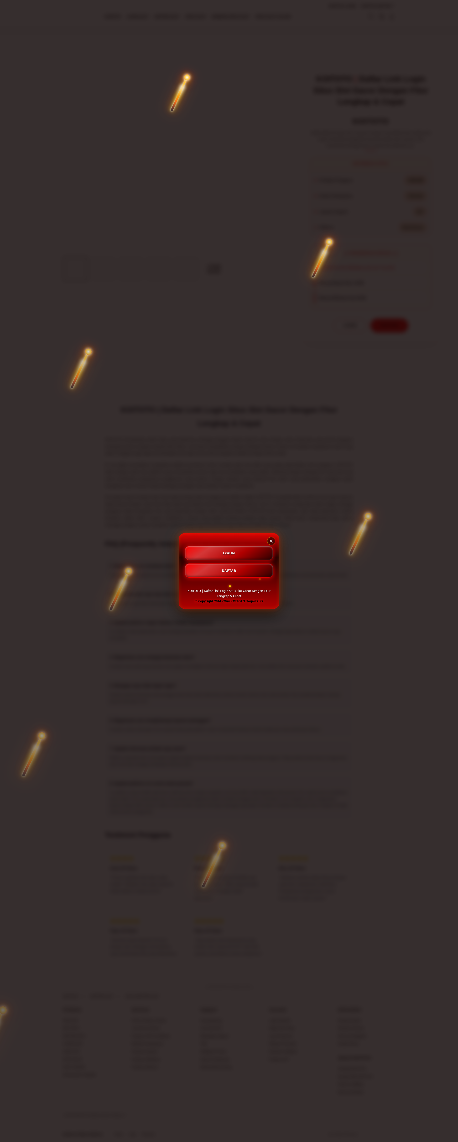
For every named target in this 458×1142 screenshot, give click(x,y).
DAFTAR (229, 570)
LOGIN (229, 553)
